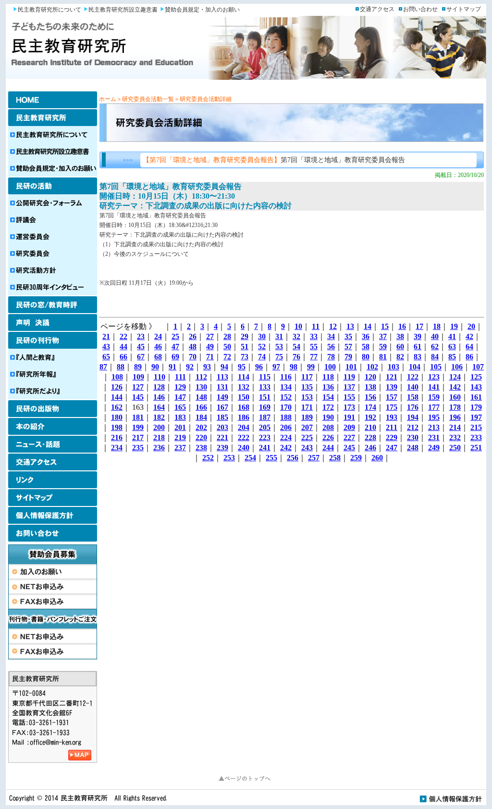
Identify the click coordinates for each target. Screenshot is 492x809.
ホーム (107, 99)
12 (333, 326)
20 (471, 326)
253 (229, 458)
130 (201, 387)
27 (210, 336)
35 (348, 336)
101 (351, 367)
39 (417, 336)
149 (222, 397)
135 (307, 387)
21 (106, 336)
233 (476, 437)
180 (117, 417)
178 (455, 407)
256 (292, 458)
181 (138, 417)
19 (454, 326)
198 (117, 427)
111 (180, 377)
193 (391, 417)
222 (243, 437)
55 (314, 346)
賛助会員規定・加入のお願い (202, 9)
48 (193, 346)
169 (265, 407)
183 (180, 417)
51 (244, 346)
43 (106, 346)
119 (349, 377)
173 (349, 407)
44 (123, 346)
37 (383, 336)
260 (377, 458)
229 (391, 437)
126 (117, 387)
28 (227, 336)
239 (222, 447)
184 (201, 417)
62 (435, 346)
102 (372, 367)
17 (419, 326)
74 (262, 357)
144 (117, 397)
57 (348, 346)
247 (391, 447)
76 (296, 357)
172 (328, 407)
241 (265, 447)
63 (452, 346)
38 (400, 336)
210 (370, 427)
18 (437, 326)
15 (385, 326)
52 (262, 346)
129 (180, 387)
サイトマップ (463, 9)
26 (193, 336)
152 (286, 397)
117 (307, 377)
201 (180, 427)
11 (316, 326)
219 (180, 437)
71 (210, 357)
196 (455, 417)
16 (402, 326)
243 (307, 447)
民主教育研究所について (49, 9)
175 (391, 407)
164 (159, 407)
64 (469, 346)
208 (328, 427)
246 (370, 447)
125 (476, 377)
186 (243, 417)
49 (210, 346)
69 (175, 357)
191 (349, 417)
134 (286, 387)
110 (159, 377)
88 (120, 367)
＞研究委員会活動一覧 (145, 99)
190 (328, 417)
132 (243, 387)
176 (412, 407)
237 (180, 447)
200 (159, 427)
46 (158, 346)
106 (457, 367)
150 (243, 397)
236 (159, 447)
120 (370, 377)
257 (314, 458)
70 (193, 357)
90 (155, 367)
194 (412, 417)
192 (370, 417)
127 (138, 387)
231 (434, 437)
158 (412, 397)
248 (412, 447)
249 (434, 447)
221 (222, 437)
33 (314, 336)
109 (138, 377)
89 (138, 367)
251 (476, 447)
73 (244, 357)
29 (244, 336)
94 (224, 367)
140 (412, 387)
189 (307, 417)
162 (117, 407)
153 (307, 397)
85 (452, 357)
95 (242, 367)
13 (350, 326)
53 (279, 346)
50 (227, 346)
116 (286, 377)
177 (434, 407)
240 (243, 447)
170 (286, 407)
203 (222, 427)
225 (307, 437)
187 (265, 417)
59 (383, 346)
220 (201, 437)
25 (175, 336)
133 (265, 387)
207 (307, 427)
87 (103, 367)
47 (175, 346)
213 (434, 427)
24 (158, 336)
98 (293, 367)
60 (400, 346)
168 (243, 407)
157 (391, 397)
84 (435, 357)
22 (123, 336)
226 (328, 437)
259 (356, 458)
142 (455, 387)
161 (476, 397)
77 (314, 357)
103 (393, 367)
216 (117, 437)
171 (307, 407)
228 (370, 437)
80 (365, 357)
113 (222, 377)
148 (201, 397)
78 (331, 357)
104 (414, 367)
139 (391, 387)
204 (243, 427)
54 (296, 346)
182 (159, 417)
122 (412, 377)
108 (117, 377)
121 (391, 377)
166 (201, 407)
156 (370, 397)
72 (227, 357)
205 (265, 427)
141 (434, 387)
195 (434, 417)
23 (141, 336)
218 (159, 437)
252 (208, 458)
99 (311, 367)
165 (180, 407)
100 (330, 367)
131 (222, 387)
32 (296, 336)
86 (469, 357)
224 (286, 437)
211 (391, 427)
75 (279, 357)
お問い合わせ (420, 9)
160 (455, 397)
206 (286, 427)
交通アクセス (377, 9)
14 (367, 326)
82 (400, 357)
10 (298, 326)
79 (348, 357)
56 (331, 346)
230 (412, 437)
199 (138, 427)
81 (383, 357)
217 (138, 437)
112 (201, 377)
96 (259, 367)
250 (455, 447)
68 (158, 357)
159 (434, 397)
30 (262, 336)
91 (172, 367)
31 (279, 336)
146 (159, 397)
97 (276, 367)
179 (476, 407)
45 (141, 346)
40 (435, 336)
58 (365, 346)
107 (478, 367)
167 (222, 407)
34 (331, 336)
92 (190, 367)
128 (159, 387)
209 (349, 427)
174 (370, 407)
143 (476, 387)
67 (141, 357)
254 (250, 458)
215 (476, 427)
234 (117, 447)
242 (286, 447)
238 (201, 447)
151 (265, 397)
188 (286, 417)
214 (455, 427)
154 (328, 397)
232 (455, 437)
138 (370, 387)
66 (123, 357)
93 (207, 367)
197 (476, 417)
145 (138, 397)
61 (417, 346)
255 (271, 458)
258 (335, 458)
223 (265, 437)
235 (138, 447)
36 (365, 336)
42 (469, 336)
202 (201, 427)
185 (222, 417)
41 (452, 336)
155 (349, 397)
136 (328, 387)
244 (328, 447)
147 (180, 397)
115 (265, 377)
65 (106, 357)
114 (243, 377)
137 (349, 387)
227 (349, 437)
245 (349, 447)
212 (412, 427)
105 (436, 367)
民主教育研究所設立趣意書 (123, 9)
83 (417, 357)
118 (328, 377)
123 (434, 377)
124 (455, 377)
